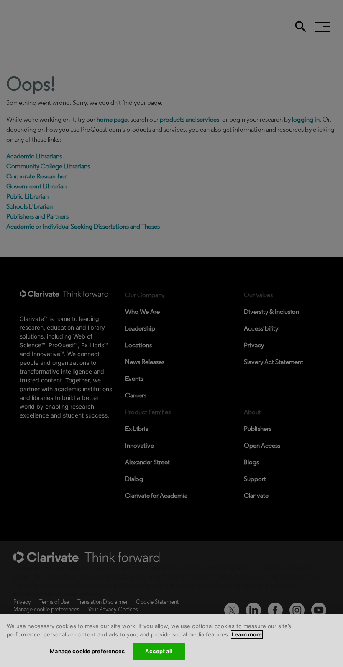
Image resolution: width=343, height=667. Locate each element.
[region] (171, 640)
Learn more (247, 634)
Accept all (158, 651)
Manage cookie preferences (87, 651)
